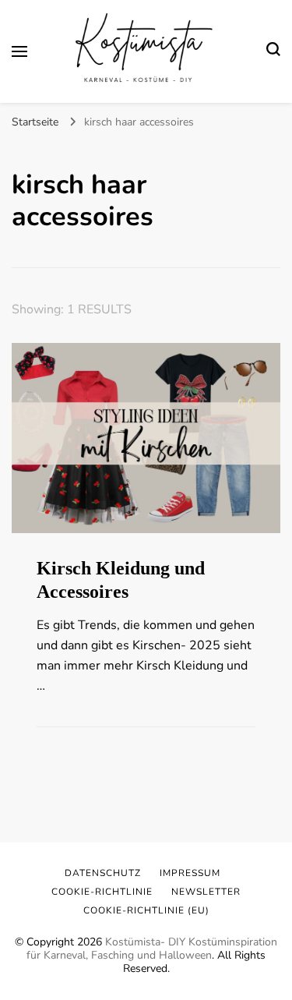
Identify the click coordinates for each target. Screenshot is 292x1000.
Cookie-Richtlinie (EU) (146, 910)
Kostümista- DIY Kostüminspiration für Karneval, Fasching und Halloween (151, 949)
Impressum (190, 873)
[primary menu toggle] (19, 51)
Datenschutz (103, 873)
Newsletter (206, 891)
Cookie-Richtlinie (102, 891)
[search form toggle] (273, 51)
